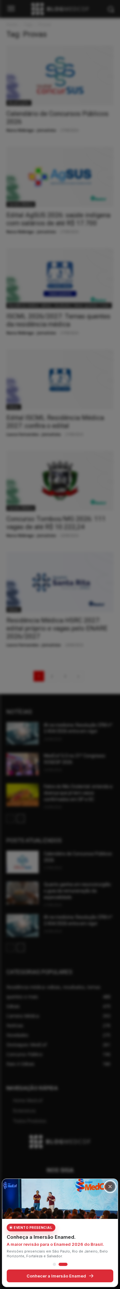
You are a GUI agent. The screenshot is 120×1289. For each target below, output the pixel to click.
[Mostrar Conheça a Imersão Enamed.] (63, 1264)
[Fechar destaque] (110, 1186)
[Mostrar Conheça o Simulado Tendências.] (54, 1264)
